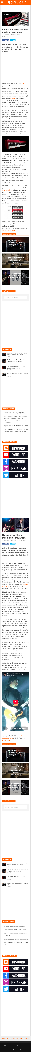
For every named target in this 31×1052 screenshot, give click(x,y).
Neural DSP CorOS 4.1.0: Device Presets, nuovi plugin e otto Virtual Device (15, 243)
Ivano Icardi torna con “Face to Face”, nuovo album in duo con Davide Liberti (15, 276)
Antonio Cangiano (19, 248)
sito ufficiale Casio (8, 230)
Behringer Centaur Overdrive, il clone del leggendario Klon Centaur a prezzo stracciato (16, 426)
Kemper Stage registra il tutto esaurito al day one (15, 1038)
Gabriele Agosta (16, 34)
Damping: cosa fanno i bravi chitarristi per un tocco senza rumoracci (15, 417)
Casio (23, 84)
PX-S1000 (13, 98)
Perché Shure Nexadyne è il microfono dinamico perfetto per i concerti (14, 412)
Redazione (18, 264)
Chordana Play (7, 190)
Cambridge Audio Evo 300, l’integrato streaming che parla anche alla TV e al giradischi (15, 259)
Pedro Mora (6, 740)
